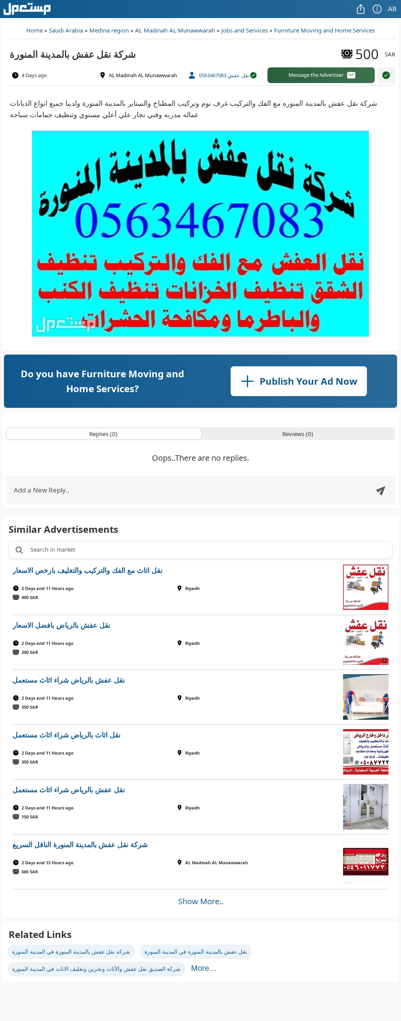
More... (203, 968)
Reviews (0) (297, 434)
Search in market (53, 549)
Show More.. (200, 901)
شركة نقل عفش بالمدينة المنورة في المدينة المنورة (71, 951)
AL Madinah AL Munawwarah (175, 30)
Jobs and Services (244, 30)
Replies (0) (103, 434)
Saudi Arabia (66, 30)
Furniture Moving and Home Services (324, 30)
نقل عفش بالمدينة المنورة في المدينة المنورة (196, 951)
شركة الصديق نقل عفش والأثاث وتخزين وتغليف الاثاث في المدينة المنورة (96, 968)
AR (392, 8)
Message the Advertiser (316, 74)
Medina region (109, 30)
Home (34, 30)
